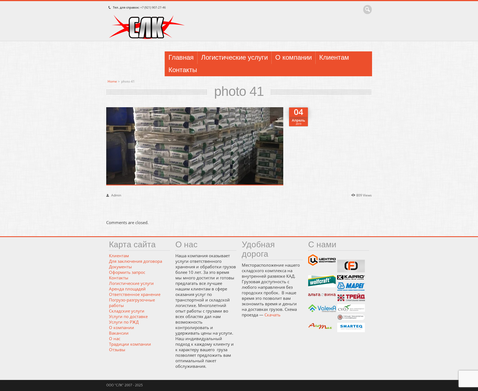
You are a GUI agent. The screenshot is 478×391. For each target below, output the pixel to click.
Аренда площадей (127, 289)
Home (112, 81)
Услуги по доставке (128, 316)
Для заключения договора (135, 261)
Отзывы (117, 349)
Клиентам (334, 57)
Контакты (182, 70)
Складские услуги (126, 311)
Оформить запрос (127, 272)
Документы (120, 266)
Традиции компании (130, 344)
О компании (293, 57)
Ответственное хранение (134, 294)
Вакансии (119, 333)
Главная (181, 57)
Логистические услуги (234, 57)
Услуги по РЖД (124, 322)
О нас (114, 338)
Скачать (272, 314)
